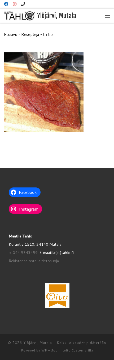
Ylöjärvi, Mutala (37, 342)
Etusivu (10, 34)
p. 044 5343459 (23, 252)
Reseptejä (30, 34)
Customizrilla (82, 350)
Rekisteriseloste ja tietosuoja (34, 260)
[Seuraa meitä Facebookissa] (6, 4)
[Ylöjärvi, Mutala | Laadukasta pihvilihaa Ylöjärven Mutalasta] (19, 15)
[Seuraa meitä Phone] (23, 4)
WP (44, 350)
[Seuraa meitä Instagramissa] (14, 4)
